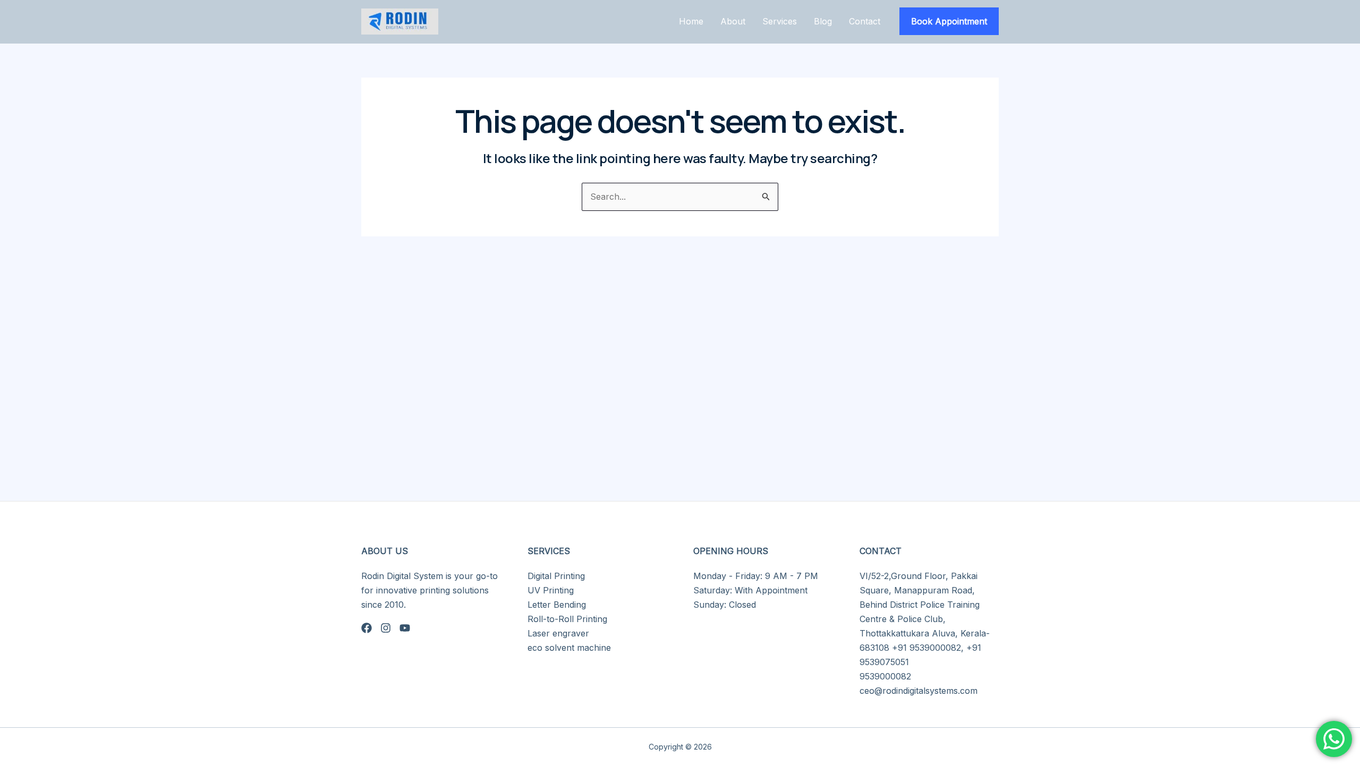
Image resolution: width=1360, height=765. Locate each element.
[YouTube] (405, 628)
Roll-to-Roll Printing (567, 619)
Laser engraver (558, 633)
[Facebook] (366, 628)
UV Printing (551, 590)
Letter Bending (557, 604)
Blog (823, 21)
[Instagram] (385, 628)
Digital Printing (556, 576)
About (732, 21)
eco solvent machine (569, 647)
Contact (864, 21)
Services (779, 21)
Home (691, 21)
